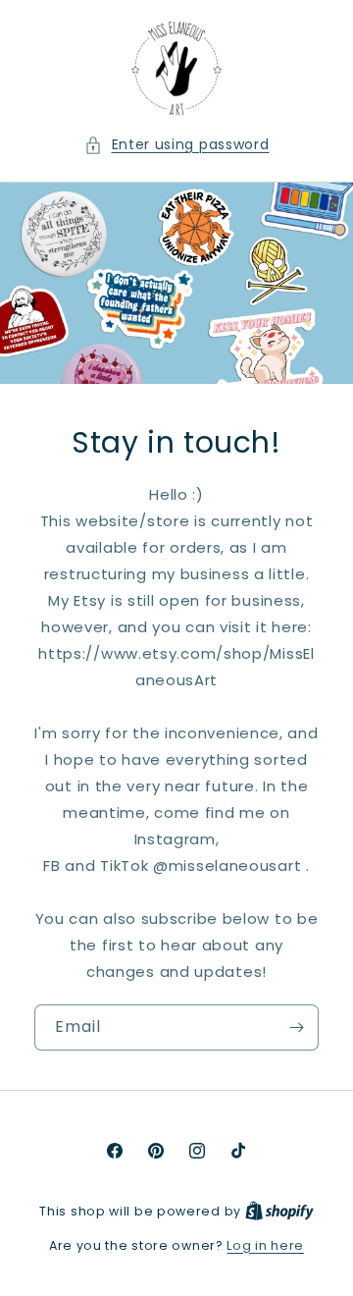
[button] (177, 145)
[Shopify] (279, 1211)
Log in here (265, 1245)
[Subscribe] (296, 1027)
